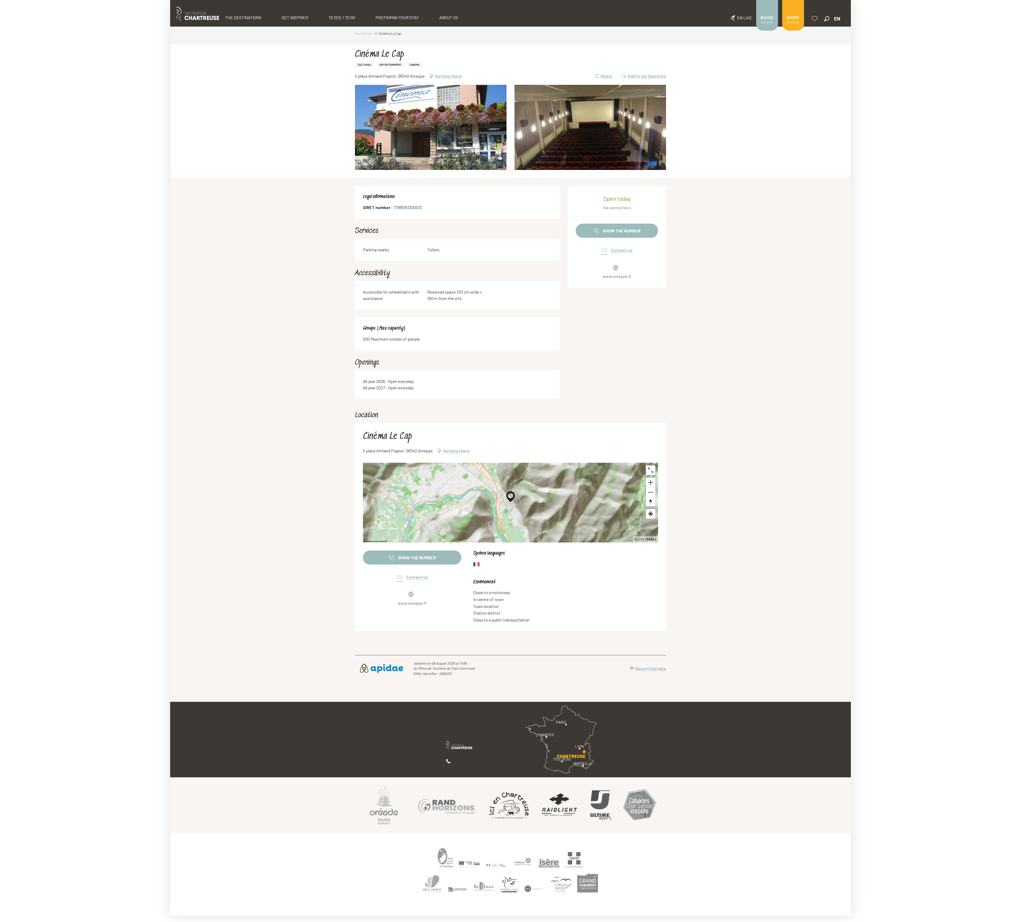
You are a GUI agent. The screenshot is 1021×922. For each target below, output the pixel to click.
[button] (826, 18)
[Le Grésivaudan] (457, 889)
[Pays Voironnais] (484, 887)
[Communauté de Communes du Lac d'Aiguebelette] (534, 888)
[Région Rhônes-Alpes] (522, 861)
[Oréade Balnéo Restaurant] (384, 805)
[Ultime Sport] (600, 805)
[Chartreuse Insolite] (640, 805)
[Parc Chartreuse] (445, 857)
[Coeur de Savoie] (561, 884)
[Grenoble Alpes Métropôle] (509, 884)
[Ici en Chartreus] (509, 805)
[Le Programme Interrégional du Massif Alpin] (469, 864)
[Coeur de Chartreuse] (432, 883)
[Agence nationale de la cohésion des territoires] (496, 865)
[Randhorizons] (446, 805)
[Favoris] (815, 18)
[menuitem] (197, 13)
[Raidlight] (559, 805)
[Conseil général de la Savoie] (574, 860)
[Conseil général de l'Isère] (549, 863)
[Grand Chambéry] (587, 882)
